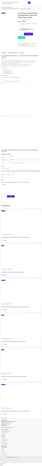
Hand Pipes (3, 434)
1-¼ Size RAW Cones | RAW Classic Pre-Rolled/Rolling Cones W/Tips (13, 272)
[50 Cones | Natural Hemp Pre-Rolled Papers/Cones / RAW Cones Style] (13, 315)
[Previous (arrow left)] (0, 465)
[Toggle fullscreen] (3, 463)
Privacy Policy (3, 438)
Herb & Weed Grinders (5, 429)
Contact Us (3, 450)
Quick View (7, 234)
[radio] (24, 29)
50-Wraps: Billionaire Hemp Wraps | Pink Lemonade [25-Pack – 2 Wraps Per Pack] (15, 306)
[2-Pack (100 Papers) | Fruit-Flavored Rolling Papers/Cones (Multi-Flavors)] (13, 350)
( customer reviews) (25, 19)
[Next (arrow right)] (2, 465)
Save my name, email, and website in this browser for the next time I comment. (15, 182)
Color (19, 29)
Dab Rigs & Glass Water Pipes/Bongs (7, 427)
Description (3, 52)
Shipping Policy (3, 441)
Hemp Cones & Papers (8, 7)
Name (2, 177)
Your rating (3, 174)
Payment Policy (3, 445)
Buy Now (22, 37)
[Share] (2, 463)
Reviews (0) (22, 52)
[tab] (4, 53)
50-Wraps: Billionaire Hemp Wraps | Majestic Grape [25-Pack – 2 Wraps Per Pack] (15, 411)
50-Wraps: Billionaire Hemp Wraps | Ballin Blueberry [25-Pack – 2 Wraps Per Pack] (15, 237)
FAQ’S (2, 452)
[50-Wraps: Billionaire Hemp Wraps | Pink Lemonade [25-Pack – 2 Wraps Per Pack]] (13, 280)
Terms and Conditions (4, 443)
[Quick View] (9, 233)
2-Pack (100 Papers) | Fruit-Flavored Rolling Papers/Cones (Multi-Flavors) (13, 376)
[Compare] (13, 233)
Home (2, 7)
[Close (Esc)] (0, 463)
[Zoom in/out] (5, 463)
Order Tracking (3, 454)
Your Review (3, 184)
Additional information (13, 52)
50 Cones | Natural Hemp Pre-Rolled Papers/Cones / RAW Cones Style (13, 341)
